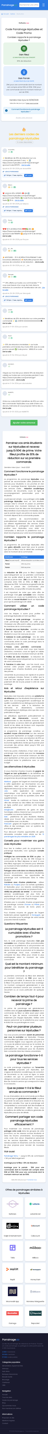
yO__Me (10, 248)
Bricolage (5, 1380)
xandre (10, 310)
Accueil (6, 14)
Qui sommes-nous (9, 1406)
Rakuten (7, 885)
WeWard (7, 781)
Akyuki (10, 336)
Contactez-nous (32, 1180)
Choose (27, 904)
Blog (3, 1403)
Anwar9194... (11, 150)
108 (14, 187)
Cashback (6, 1382)
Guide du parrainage (10, 1400)
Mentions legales (8, 1420)
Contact (5, 1423)
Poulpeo (17, 885)
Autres (12, 14)
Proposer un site (8, 1418)
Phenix (36, 904)
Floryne (10, 220)
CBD (3, 1385)
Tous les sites (7, 1397)
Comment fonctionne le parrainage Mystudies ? (23, 110)
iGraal (6, 800)
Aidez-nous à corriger (32, 103)
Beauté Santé (7, 1377)
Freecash (7, 824)
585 (15, 276)
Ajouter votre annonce (24, 118)
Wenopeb (11, 274)
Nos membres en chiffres (11, 1408)
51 (11, 222)
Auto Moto (6, 1371)
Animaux (5, 1369)
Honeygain (36, 915)
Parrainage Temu (11, 1156)
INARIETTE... (11, 392)
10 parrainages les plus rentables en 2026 (24, 835)
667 (15, 250)
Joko (6, 791)
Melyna (10, 185)
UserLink (5, 151)
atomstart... (11, 364)
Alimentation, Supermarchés (12, 1366)
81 (11, 152)
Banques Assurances (10, 1374)
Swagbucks (8, 810)
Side (5, 817)
